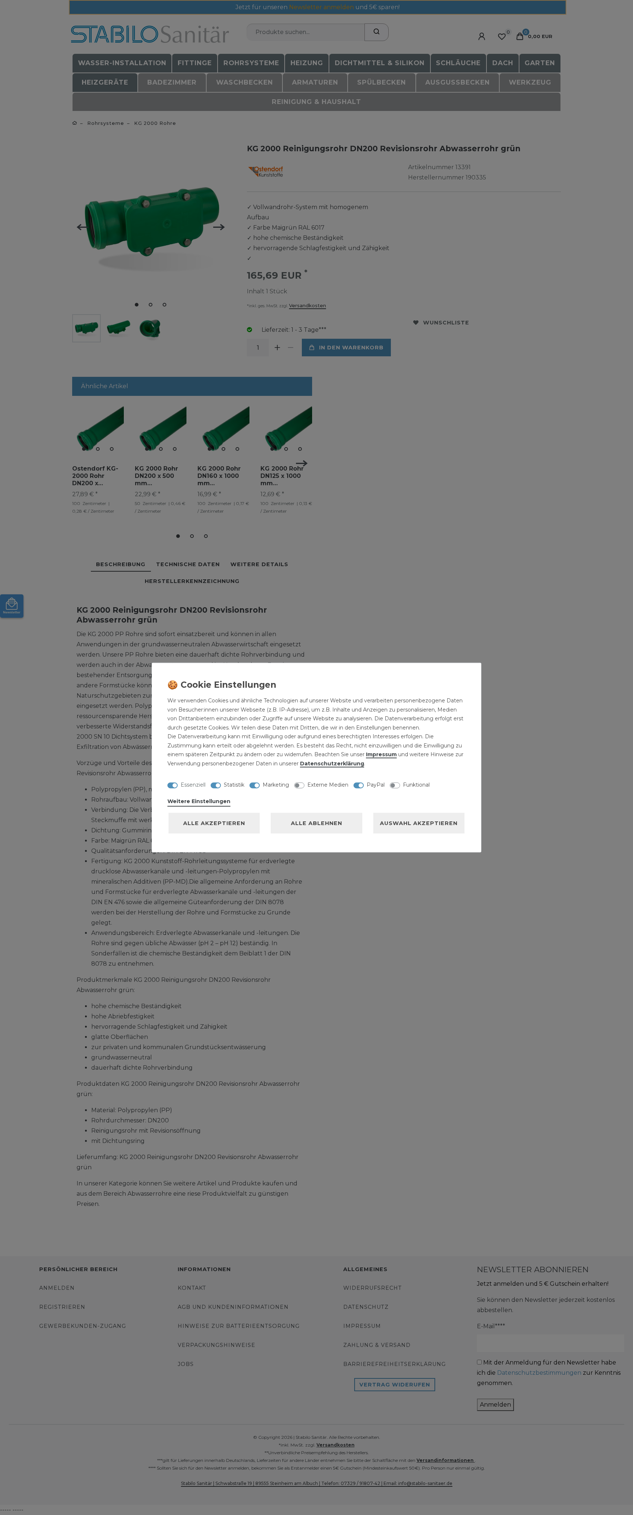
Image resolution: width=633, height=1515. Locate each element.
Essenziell (193, 784)
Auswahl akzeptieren (419, 823)
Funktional (416, 784)
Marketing (276, 784)
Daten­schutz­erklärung (332, 763)
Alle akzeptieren (214, 823)
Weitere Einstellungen (198, 801)
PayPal (376, 784)
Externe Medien (327, 784)
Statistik (234, 784)
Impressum (381, 754)
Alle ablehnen (316, 823)
